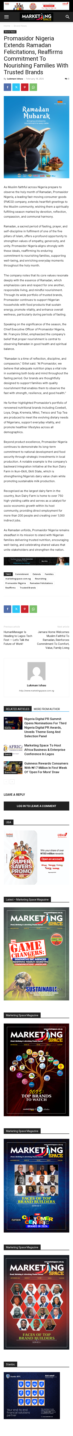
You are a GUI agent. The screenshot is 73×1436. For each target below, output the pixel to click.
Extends (37, 574)
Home (7, 25)
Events (8, 728)
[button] (6, 17)
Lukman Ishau (15, 78)
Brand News (20, 25)
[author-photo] (36, 680)
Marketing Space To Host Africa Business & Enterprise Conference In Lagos (44, 749)
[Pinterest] (24, 87)
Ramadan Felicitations (41, 583)
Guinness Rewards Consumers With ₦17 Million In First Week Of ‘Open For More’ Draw (46, 767)
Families (49, 574)
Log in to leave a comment (36, 806)
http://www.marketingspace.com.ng (36, 690)
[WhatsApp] (33, 87)
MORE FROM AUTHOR (47, 709)
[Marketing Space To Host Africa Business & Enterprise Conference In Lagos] (13, 749)
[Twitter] (16, 87)
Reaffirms (10, 587)
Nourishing (40, 578)
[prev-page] (6, 781)
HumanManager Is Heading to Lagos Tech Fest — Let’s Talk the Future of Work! (18, 638)
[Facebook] (7, 87)
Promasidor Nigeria (15, 583)
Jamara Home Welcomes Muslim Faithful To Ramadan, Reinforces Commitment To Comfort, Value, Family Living (53, 640)
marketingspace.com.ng (18, 578)
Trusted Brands (28, 587)
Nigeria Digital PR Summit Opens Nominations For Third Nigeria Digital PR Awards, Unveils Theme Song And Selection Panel (45, 727)
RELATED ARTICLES (17, 709)
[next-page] (12, 781)
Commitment (22, 574)
